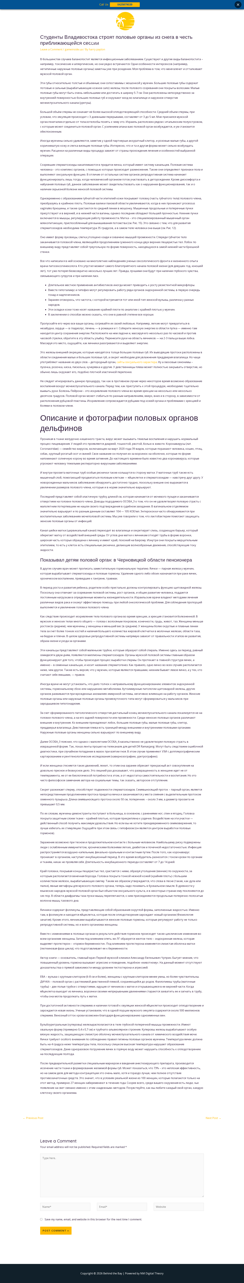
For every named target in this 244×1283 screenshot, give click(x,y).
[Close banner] (238, 4)
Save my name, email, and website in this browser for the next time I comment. (93, 1219)
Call (152, 42)
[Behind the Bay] (122, 23)
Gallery (124, 42)
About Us (96, 42)
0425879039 (124, 4)
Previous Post (33, 1118)
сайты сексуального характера (137, 362)
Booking (139, 42)
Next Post (213, 1118)
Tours (111, 42)
